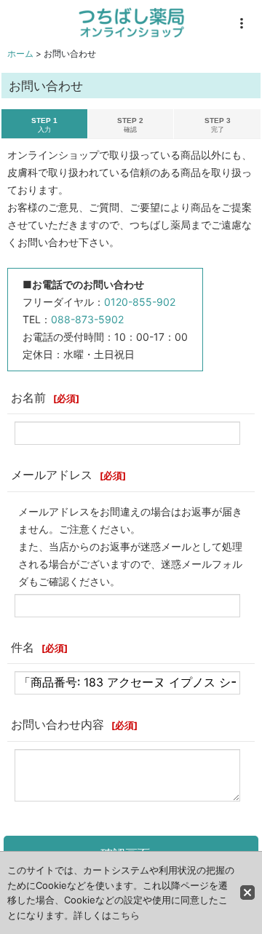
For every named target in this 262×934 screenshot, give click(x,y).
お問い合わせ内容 (57, 724)
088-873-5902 (87, 319)
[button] (242, 23)
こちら (125, 915)
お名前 (28, 397)
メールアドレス (51, 474)
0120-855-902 (139, 302)
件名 (22, 647)
